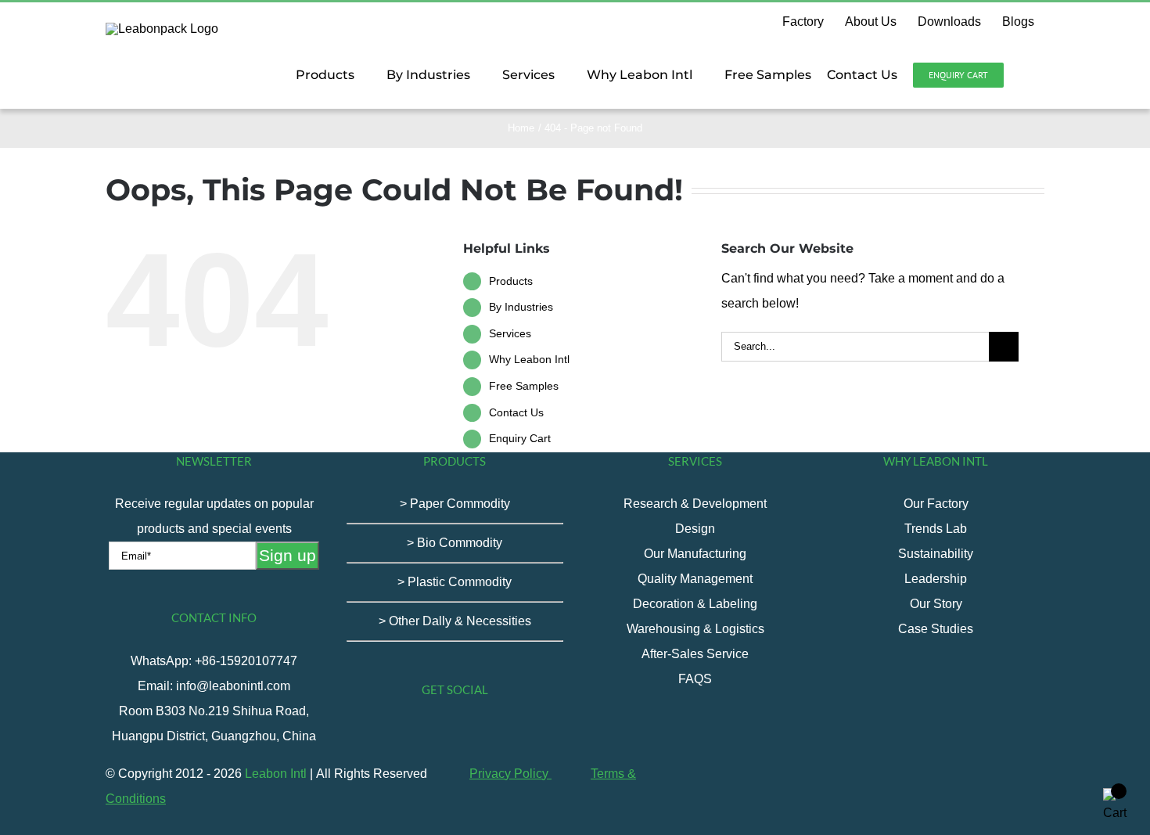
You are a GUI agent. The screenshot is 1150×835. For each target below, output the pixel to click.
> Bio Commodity (454, 542)
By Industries (521, 307)
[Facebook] (381, 733)
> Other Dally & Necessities (455, 621)
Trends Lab (935, 528)
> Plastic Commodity (454, 581)
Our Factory (936, 503)
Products (511, 281)
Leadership (935, 578)
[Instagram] (465, 733)
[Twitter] (423, 733)
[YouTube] (444, 733)
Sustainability (935, 553)
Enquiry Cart (520, 438)
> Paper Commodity (455, 503)
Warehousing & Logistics (695, 628)
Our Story (936, 603)
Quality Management (695, 578)
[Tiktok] (402, 733)
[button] (1024, 75)
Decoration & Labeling (695, 603)
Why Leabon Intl (529, 359)
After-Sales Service (695, 653)
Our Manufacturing (695, 553)
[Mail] (529, 733)
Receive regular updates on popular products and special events (214, 516)
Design (695, 528)
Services (510, 333)
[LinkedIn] (507, 733)
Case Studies (935, 628)
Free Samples (524, 386)
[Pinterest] (486, 733)
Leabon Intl (276, 773)
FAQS (695, 679)
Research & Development (695, 503)
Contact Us (516, 412)
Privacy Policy (510, 773)
